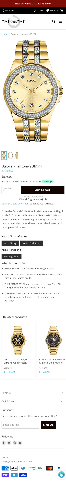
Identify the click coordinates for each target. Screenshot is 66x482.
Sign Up (48, 425)
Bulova (9, 171)
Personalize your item (33, 196)
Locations (10, 10)
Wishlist (54, 10)
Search (5, 457)
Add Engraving (11, 256)
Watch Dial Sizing (32, 243)
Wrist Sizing (10, 243)
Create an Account (19, 203)
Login (4, 203)
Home (5, 34)
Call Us (40, 10)
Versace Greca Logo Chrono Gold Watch (15, 361)
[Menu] (60, 21)
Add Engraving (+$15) (34, 199)
